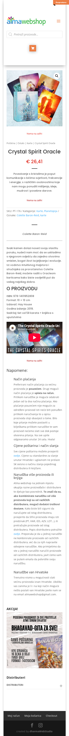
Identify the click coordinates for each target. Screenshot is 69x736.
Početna (11, 143)
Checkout (51, 715)
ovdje (17, 455)
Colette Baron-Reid (28, 215)
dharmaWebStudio (41, 731)
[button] (57, 76)
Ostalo (21, 143)
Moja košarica (32, 715)
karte (43, 215)
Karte (29, 143)
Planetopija (50, 211)
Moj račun (14, 715)
